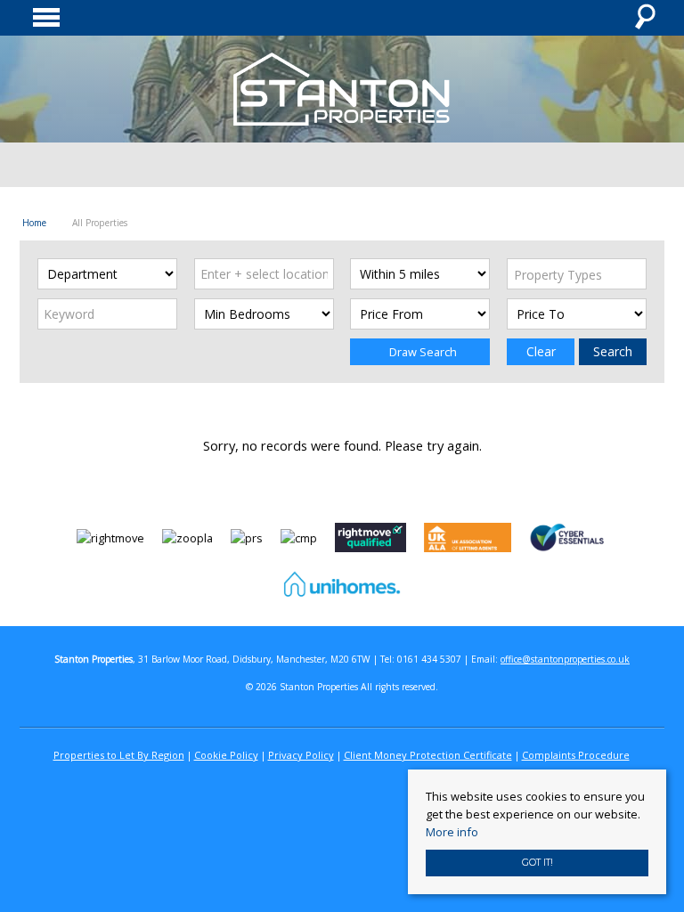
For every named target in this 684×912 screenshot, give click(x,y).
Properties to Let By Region (118, 754)
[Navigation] (48, 18)
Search (612, 351)
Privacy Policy (301, 754)
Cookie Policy (226, 754)
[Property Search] (644, 18)
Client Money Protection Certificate (428, 754)
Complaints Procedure (576, 754)
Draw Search (420, 352)
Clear (541, 351)
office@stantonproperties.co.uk (565, 659)
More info (452, 832)
